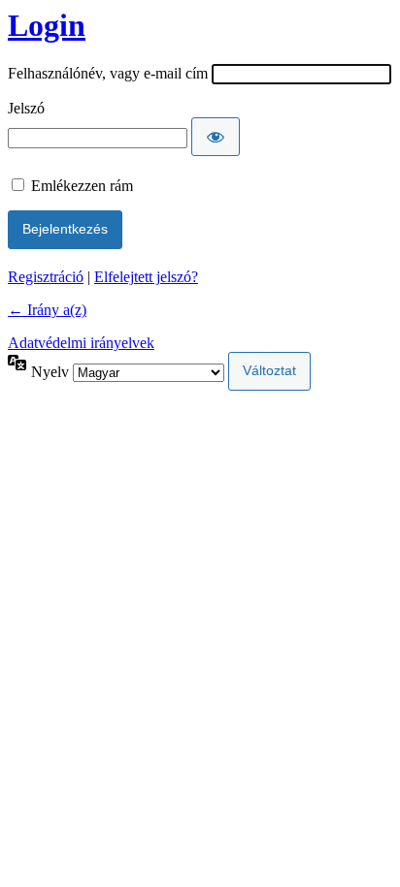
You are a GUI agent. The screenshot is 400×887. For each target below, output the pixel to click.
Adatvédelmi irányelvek (81, 342)
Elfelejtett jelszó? (146, 277)
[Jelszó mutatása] (215, 136)
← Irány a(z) (47, 309)
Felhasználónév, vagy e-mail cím (108, 73)
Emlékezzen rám (82, 185)
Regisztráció (45, 277)
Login (46, 25)
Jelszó (26, 108)
